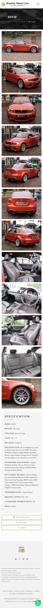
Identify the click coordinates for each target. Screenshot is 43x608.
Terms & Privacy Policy (19, 601)
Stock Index (22, 522)
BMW (23, 22)
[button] (38, 603)
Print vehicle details (22, 517)
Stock (16, 22)
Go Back (22, 528)
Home (10, 22)
